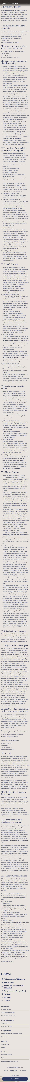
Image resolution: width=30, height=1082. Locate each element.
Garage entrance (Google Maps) (15, 991)
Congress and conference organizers (11, 1033)
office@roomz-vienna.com (11, 42)
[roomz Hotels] (15, 3)
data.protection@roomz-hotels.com (12, 462)
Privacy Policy (13, 1070)
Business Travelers (6, 1009)
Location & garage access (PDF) (9, 1061)
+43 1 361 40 (6, 40)
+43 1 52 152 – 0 (7, 747)
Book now (16, 1078)
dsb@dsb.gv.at (9, 749)
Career (3, 1047)
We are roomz (5, 1044)
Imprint (6, 1070)
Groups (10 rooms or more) (8, 1015)
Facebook (7, 994)
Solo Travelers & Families (8, 1012)
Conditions (23, 1070)
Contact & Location (6, 1054)
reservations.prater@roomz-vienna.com (14, 986)
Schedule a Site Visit (6, 1026)
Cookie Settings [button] (15, 1075)
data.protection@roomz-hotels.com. (12, 332)
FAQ (2, 1058)
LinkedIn (7, 1000)
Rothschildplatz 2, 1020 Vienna (14, 979)
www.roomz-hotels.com (8, 16)
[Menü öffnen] (27, 3)
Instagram (7, 997)
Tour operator (5, 1036)
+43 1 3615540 (9, 982)
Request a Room (5, 1023)
